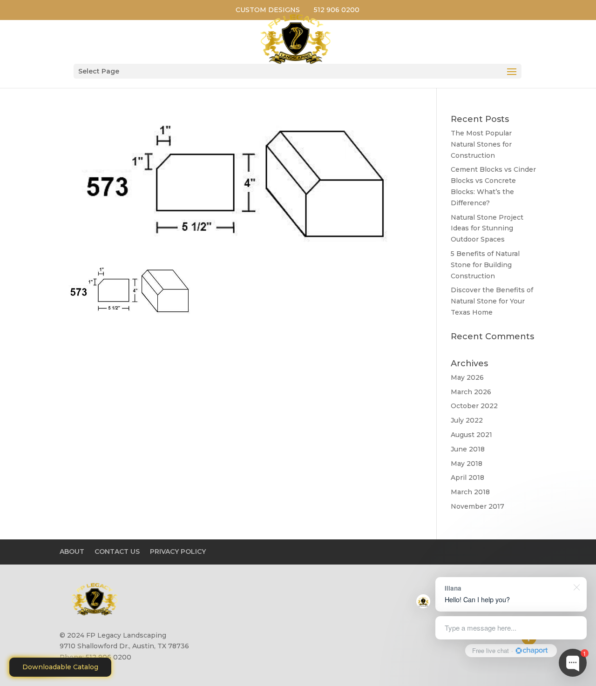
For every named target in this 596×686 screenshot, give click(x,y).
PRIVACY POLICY (178, 551)
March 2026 (471, 392)
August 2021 (471, 434)
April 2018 (467, 477)
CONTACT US (117, 551)
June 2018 (468, 449)
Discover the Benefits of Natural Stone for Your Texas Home (492, 301)
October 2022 (474, 406)
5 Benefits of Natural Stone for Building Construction (485, 264)
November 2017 (477, 506)
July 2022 (467, 420)
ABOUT (72, 551)
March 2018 (470, 492)
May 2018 (466, 463)
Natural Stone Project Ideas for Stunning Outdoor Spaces (487, 228)
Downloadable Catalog (60, 667)
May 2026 (467, 377)
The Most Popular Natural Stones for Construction (481, 144)
